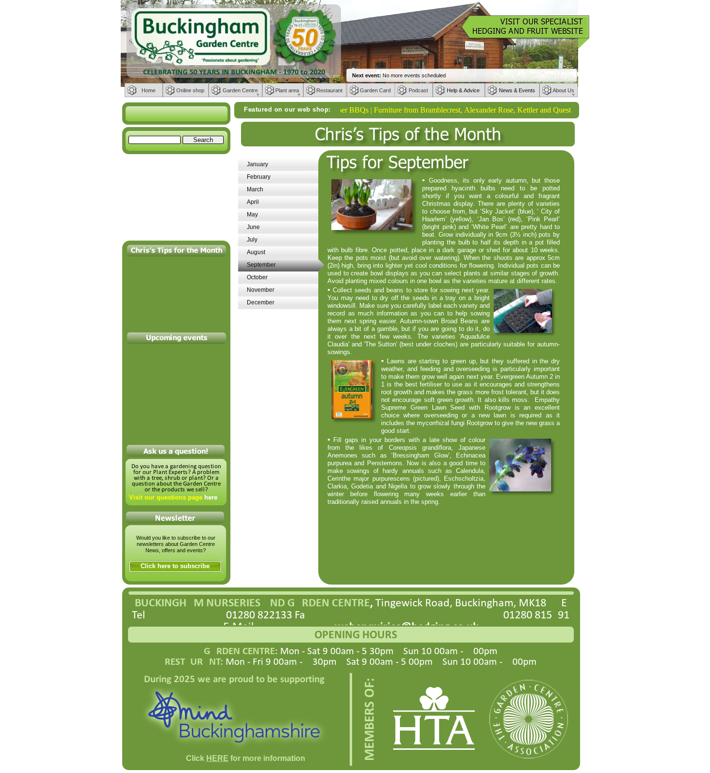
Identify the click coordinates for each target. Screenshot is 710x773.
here (210, 497)
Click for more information (245, 758)
